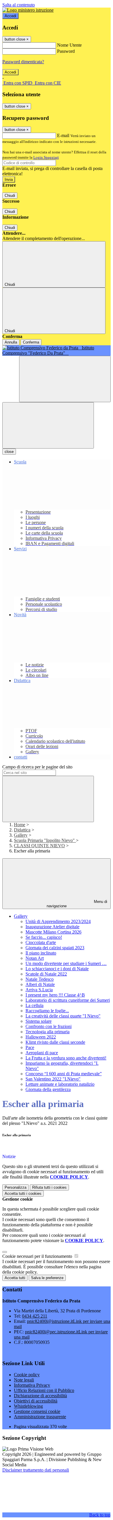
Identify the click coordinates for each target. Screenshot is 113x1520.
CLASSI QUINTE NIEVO (39, 845)
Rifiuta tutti (49, 1187)
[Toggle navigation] (48, 425)
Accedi (10, 16)
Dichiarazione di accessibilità (40, 1395)
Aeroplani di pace (41, 1052)
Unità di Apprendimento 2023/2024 (58, 921)
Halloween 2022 (40, 1036)
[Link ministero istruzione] (28, 10)
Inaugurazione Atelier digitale (52, 926)
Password (66, 51)
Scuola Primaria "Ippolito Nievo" (45, 840)
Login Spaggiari (46, 157)
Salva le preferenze (47, 1278)
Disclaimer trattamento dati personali (35, 1470)
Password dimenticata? (23, 61)
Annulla (11, 342)
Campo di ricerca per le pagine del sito (37, 766)
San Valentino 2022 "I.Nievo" (53, 1078)
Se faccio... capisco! (43, 937)
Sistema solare (38, 1021)
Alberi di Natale (40, 984)
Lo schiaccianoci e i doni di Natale (57, 968)
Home (19, 824)
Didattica (22, 829)
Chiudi (10, 195)
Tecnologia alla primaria (47, 1031)
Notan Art (34, 958)
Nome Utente (69, 45)
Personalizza (15, 1187)
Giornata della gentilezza (48, 1089)
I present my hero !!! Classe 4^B (55, 994)
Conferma (31, 342)
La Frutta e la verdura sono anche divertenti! (65, 1057)
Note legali (24, 1379)
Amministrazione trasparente (40, 1416)
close (9, 451)
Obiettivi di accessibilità (35, 1400)
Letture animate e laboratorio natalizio (59, 1084)
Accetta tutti (23, 1193)
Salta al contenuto (18, 4)
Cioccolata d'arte (40, 942)
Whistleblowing (28, 1406)
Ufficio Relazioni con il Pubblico (44, 1390)
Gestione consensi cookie (37, 1411)
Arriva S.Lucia (39, 989)
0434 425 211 (34, 1316)
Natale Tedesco (39, 979)
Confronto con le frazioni (48, 1026)
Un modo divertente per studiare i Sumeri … (66, 963)
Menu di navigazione (77, 903)
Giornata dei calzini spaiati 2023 (54, 947)
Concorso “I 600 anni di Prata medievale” (63, 1073)
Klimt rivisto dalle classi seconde (55, 1042)
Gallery (21, 835)
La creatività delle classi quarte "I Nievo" (63, 1015)
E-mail (63, 135)
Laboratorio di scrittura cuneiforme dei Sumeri (67, 1000)
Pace (29, 1047)
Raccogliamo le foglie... (47, 1010)
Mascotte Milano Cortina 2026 (53, 931)
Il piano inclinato (40, 952)
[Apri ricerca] (65, 379)
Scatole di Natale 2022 (46, 973)
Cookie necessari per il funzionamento (37, 1256)
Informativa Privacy (32, 1385)
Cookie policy (27, 1374)
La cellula (34, 1005)
